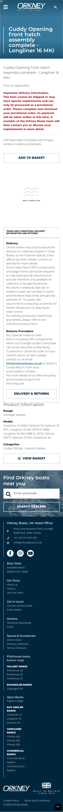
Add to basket (31, 158)
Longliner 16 (14, 719)
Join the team (15, 593)
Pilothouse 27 (15, 679)
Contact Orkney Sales (19, 606)
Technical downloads (19, 623)
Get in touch (15, 602)
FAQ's (10, 627)
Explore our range (17, 572)
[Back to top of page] (58, 807)
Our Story (13, 580)
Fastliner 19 (13, 723)
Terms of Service (16, 648)
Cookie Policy (11, 801)
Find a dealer (14, 610)
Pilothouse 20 (15, 670)
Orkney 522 (13, 741)
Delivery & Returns (31, 394)
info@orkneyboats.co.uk (24, 363)
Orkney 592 (13, 745)
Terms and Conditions (37, 801)
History (11, 589)
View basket (34, 458)
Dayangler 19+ (15, 689)
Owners (12, 619)
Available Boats (16, 568)
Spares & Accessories (21, 636)
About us (12, 585)
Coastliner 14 (14, 715)
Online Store (14, 640)
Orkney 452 (13, 737)
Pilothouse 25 (15, 675)
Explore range (15, 660)
